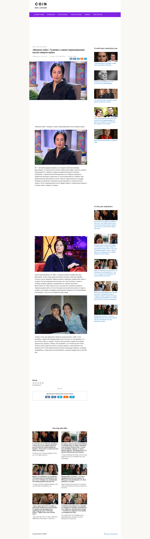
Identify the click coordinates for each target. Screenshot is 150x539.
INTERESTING (51, 14)
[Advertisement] (75, 30)
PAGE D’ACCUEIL (97, 14)
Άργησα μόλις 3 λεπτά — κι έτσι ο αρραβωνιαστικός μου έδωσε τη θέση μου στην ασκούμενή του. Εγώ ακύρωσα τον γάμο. (73, 479)
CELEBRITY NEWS (39, 14)
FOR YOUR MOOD (63, 14)
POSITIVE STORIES (76, 14)
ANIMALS (87, 14)
